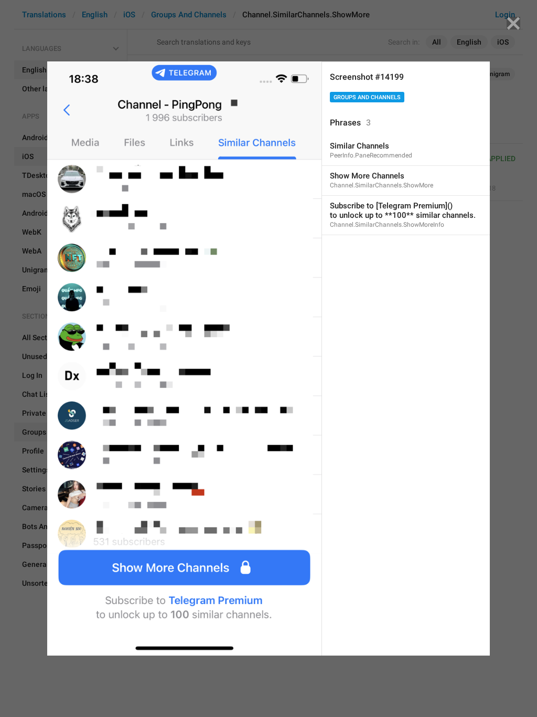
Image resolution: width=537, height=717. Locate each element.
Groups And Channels (367, 97)
